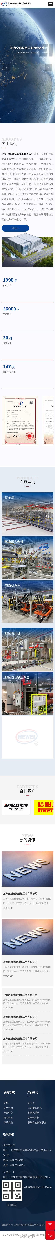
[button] (50, 4)
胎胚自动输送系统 (37, 1122)
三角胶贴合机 (35, 1108)
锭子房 (31, 1103)
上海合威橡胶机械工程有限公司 (20, 893)
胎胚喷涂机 (33, 1117)
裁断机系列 (33, 1112)
